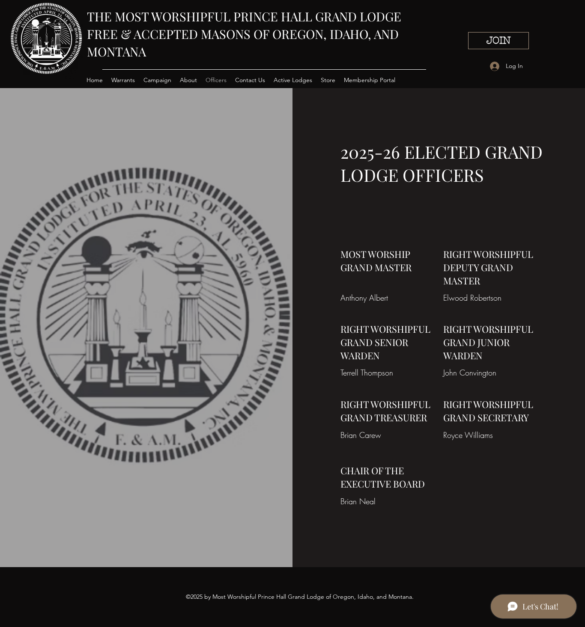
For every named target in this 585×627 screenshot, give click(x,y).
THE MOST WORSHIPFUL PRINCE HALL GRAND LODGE (244, 16)
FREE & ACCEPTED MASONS (170, 34)
